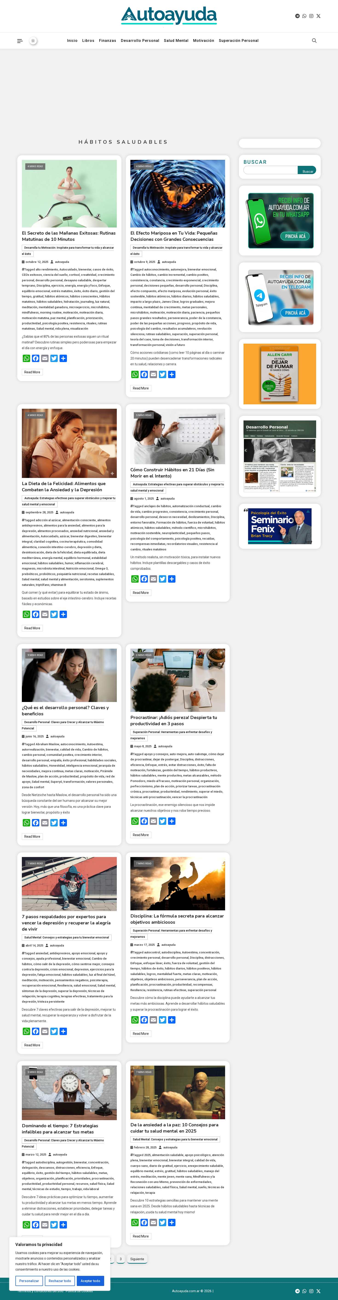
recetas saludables (100, 574)
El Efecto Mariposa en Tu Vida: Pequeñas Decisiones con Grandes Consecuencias (174, 236)
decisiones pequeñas (159, 285)
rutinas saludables (158, 334)
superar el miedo (210, 791)
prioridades (82, 1178)
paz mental (58, 318)
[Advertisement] (169, 90)
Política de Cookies (79, 1291)
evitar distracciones (182, 765)
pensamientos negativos (72, 980)
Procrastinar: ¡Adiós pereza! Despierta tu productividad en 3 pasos (173, 720)
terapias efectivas (73, 996)
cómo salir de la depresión (51, 964)
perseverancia (178, 318)
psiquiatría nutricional (71, 574)
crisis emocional (61, 969)
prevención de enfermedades (190, 1182)
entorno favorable (142, 522)
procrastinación (160, 984)
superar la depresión (72, 991)
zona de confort (33, 787)
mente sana (184, 1176)
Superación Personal (239, 40)
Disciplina (43, 285)
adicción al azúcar (48, 520)
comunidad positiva (59, 754)
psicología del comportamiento (152, 538)
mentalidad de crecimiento (161, 307)
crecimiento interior (88, 754)
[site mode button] (33, 40)
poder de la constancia (205, 318)
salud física (97, 1183)
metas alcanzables (196, 775)
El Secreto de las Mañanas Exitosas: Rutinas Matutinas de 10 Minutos (69, 236)
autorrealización (33, 749)
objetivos (136, 979)
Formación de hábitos (171, 522)
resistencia (77, 323)
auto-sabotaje (197, 754)
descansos (46, 1167)
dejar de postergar (166, 759)
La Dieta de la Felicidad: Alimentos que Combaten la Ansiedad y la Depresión (64, 486)
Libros (88, 40)
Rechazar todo (60, 1281)
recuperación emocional (39, 985)
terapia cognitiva (48, 996)
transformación (74, 781)
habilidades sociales (102, 760)
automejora (178, 269)
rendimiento (189, 791)
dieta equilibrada (85, 552)
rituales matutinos (154, 549)
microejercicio (79, 307)
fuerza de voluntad (200, 522)
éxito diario (90, 291)
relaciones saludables (145, 1187)
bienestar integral (181, 1160)
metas (103, 1173)
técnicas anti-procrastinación (150, 797)
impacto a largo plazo (145, 301)
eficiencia (137, 765)
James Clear (170, 301)
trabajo (77, 1189)
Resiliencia (64, 985)
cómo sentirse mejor (86, 964)
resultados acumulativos (179, 328)
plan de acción (48, 776)
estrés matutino (62, 291)
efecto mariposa (169, 291)
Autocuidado (68, 269)
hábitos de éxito (152, 968)
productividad (31, 323)
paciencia (197, 312)
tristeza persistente (51, 1001)
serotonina (87, 579)
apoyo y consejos (156, 754)
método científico (184, 527)
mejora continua (52, 771)
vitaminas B (58, 585)
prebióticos (30, 574)
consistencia (139, 280)
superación (180, 334)
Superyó (56, 781)
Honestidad (57, 765)
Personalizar (29, 1281)
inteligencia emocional (81, 765)
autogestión (64, 1162)
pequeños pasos (198, 533)
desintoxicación (33, 552)
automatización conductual (190, 506)
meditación (29, 307)
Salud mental (45, 328)
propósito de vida (204, 323)
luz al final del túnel (102, 974)
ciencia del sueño (55, 274)
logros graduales (191, 301)
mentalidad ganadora (53, 307)
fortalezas (154, 770)
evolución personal (195, 291)
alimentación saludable (167, 1155)
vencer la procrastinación (189, 797)
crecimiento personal (203, 511)
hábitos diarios (181, 296)
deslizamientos (198, 517)
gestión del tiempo (175, 770)
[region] (59, 1264)
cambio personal (33, 754)
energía (70, 285)
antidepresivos (60, 953)
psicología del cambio (145, 328)
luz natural (102, 301)
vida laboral (91, 1189)
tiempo (66, 1189)
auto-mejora (178, 754)
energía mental (52, 558)
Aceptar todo (90, 1281)
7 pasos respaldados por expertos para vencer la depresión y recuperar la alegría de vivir (66, 923)
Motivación (203, 40)
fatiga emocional (48, 974)
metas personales (194, 307)
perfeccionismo (141, 786)
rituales (91, 323)
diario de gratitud (161, 1166)
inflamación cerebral (89, 563)
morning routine (51, 312)
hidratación (71, 301)
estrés (162, 765)
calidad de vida (70, 749)
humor (69, 563)
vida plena (62, 328)
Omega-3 (101, 568)
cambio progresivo (155, 511)
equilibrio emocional (36, 291)
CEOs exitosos (32, 274)
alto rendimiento (47, 269)
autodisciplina (170, 952)
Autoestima (95, 744)
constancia (157, 280)
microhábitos (100, 307)
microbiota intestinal (51, 568)
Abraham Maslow (47, 744)
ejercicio (57, 285)
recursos (82, 1183)
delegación (29, 1167)
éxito (77, 291)
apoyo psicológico (198, 1155)
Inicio (72, 40)
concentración (209, 952)
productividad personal (58, 1183)
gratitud (38, 296)
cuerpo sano (139, 1166)
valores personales (99, 781)
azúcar (64, 536)
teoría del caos (140, 339)
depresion (81, 969)
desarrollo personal (49, 280)
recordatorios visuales (182, 544)
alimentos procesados (53, 531)
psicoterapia (98, 980)
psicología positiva (55, 323)
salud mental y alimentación (59, 579)
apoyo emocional (83, 953)
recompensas (202, 984)
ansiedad (42, 953)
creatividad (88, 274)
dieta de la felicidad (58, 552)
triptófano (42, 585)
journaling (87, 301)
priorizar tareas (186, 786)
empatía (55, 760)
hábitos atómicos (57, 296)
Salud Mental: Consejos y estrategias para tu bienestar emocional (66, 937)
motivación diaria (91, 312)
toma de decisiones (166, 339)
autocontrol (152, 952)
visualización (79, 328)
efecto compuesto (143, 291)
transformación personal (147, 345)
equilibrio (28, 1173)
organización (210, 781)
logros (151, 974)
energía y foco (87, 285)
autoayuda (62, 262)
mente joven (166, 1176)
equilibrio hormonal (77, 558)
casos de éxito (103, 269)
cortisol (74, 274)
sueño (202, 1187)
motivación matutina (35, 318)
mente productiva (170, 775)
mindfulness (30, 312)
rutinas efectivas (174, 990)
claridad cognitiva (46, 541)
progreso (183, 323)
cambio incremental (171, 274)
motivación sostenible (145, 533)
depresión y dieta (89, 547)
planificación (75, 318)
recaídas (208, 538)
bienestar (84, 269)
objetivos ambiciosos (159, 979)
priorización (94, 318)
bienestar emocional (202, 269)
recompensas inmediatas (147, 544)
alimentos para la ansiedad (62, 525)
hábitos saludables (49, 301)
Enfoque (104, 285)
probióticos (47, 574)
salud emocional (85, 985)
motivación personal (185, 781)
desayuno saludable (77, 280)
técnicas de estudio (46, 1189)
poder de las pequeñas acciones (153, 323)
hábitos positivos (198, 968)
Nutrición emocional (80, 568)
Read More (32, 372)
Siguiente (137, 1259)
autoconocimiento (156, 269)
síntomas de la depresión (39, 991)
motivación (70, 312)
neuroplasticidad (173, 533)
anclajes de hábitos (157, 506)
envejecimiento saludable (205, 1166)
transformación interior (197, 339)
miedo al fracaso (158, 781)
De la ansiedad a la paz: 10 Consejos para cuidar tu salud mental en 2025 (174, 1128)
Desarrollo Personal (140, 40)
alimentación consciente (79, 520)
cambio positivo (197, 274)
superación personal (203, 334)
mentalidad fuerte (169, 974)
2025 (147, 1155)
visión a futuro (175, 345)
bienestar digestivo (84, 536)
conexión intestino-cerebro (57, 547)
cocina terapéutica (72, 541)
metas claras (74, 771)
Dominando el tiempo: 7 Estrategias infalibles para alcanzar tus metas (60, 1129)
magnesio (28, 568)
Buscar (255, 162)
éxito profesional (74, 760)
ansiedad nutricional (83, 531)
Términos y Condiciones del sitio (40, 1291)
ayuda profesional (48, 958)
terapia (150, 1192)
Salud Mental (176, 40)
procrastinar (150, 791)
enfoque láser (152, 963)
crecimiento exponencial (183, 280)
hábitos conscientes (84, 296)
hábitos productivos (203, 770)
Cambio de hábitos (143, 274)
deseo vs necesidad (173, 517)
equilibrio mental (141, 1171)
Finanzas (107, 40)
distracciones (204, 759)
